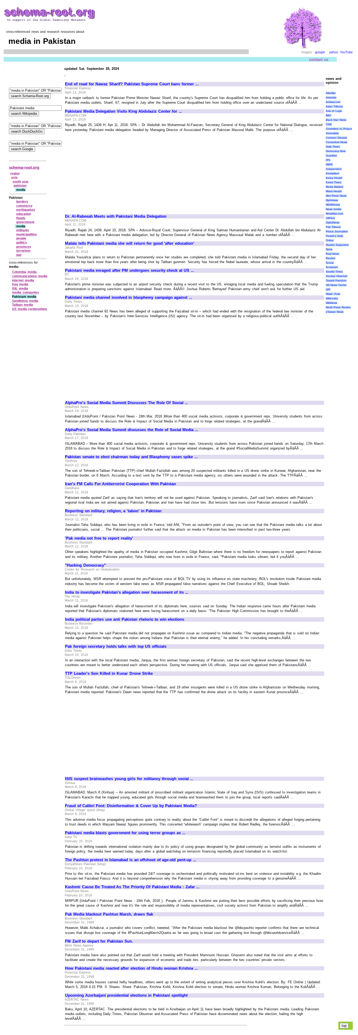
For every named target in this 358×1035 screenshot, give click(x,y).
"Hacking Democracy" (85, 565)
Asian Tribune (334, 106)
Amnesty (331, 97)
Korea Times (333, 182)
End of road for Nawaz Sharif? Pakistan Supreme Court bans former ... (132, 84)
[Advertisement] (109, 170)
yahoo (333, 52)
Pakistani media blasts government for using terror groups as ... (125, 833)
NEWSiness (333, 204)
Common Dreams (336, 137)
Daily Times (333, 146)
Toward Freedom (336, 280)
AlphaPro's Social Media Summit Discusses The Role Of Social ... (126, 403)
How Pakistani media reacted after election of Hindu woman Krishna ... (131, 968)
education (23, 214)
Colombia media (24, 272)
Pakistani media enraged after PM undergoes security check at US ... (129, 270)
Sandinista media (25, 301)
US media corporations (29, 309)
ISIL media (20, 288)
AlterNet (330, 93)
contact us (319, 59)
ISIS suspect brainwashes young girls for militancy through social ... (129, 779)
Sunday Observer (337, 276)
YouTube (346, 52)
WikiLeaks (332, 298)
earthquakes (25, 210)
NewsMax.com (334, 213)
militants (22, 230)
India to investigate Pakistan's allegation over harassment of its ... (126, 592)
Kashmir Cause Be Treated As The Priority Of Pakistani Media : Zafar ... (132, 887)
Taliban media (22, 305)
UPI (328, 289)
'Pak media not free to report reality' (99, 538)
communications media (29, 276)
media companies (25, 292)
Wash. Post (333, 293)
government (25, 222)
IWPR (329, 164)
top (344, 1026)
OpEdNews (332, 222)
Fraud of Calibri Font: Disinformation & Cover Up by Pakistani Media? (131, 806)
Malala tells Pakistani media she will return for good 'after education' (129, 243)
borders (22, 201)
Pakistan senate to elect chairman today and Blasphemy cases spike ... (131, 457)
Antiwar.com (333, 102)
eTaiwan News (335, 311)
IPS (328, 160)
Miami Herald (334, 191)
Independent (333, 169)
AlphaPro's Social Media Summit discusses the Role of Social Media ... (131, 430)
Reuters (330, 258)
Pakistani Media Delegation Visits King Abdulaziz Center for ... (123, 111)
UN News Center (336, 285)
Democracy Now (336, 151)
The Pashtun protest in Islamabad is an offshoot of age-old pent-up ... (130, 860)
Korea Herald (334, 177)
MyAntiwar (332, 200)
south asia (21, 182)
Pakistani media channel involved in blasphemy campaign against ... (128, 297)
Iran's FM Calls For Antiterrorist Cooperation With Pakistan (120, 484)
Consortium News (336, 142)
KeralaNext (332, 173)
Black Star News (336, 119)
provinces (23, 247)
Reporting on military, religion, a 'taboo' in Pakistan (113, 511)
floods (20, 218)
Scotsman (332, 267)
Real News (332, 253)
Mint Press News (336, 195)
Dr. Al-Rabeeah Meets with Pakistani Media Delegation (115, 216)
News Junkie (333, 209)
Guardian (331, 155)
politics (21, 242)
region (15, 173)
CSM (329, 124)
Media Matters (334, 186)
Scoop (330, 262)
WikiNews (331, 302)
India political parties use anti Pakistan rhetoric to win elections (124, 619)
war (19, 255)
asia (14, 177)
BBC (328, 115)
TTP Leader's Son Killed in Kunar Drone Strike (109, 673)
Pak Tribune (333, 227)
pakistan (20, 185)
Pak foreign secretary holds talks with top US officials (115, 646)
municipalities (26, 234)
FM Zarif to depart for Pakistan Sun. (99, 941)
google (320, 52)
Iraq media (20, 284)
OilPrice (330, 218)
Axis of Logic (334, 110)
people (21, 238)
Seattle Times (334, 271)
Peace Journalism (337, 231)
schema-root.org (24, 167)
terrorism (23, 251)
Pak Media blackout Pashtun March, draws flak (109, 914)
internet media (23, 280)
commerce (24, 206)
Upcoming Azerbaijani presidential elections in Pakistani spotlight (126, 995)
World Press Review (338, 307)
